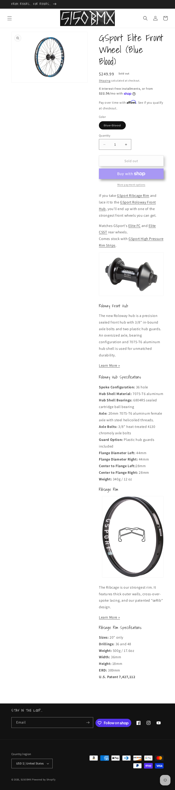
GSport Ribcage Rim (133, 195)
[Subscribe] (88, 722)
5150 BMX (26, 779)
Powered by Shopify (44, 779)
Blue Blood (115, 126)
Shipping (105, 80)
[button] (10, 18)
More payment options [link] (131, 184)
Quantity (104, 135)
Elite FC (134, 225)
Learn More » (109, 365)
